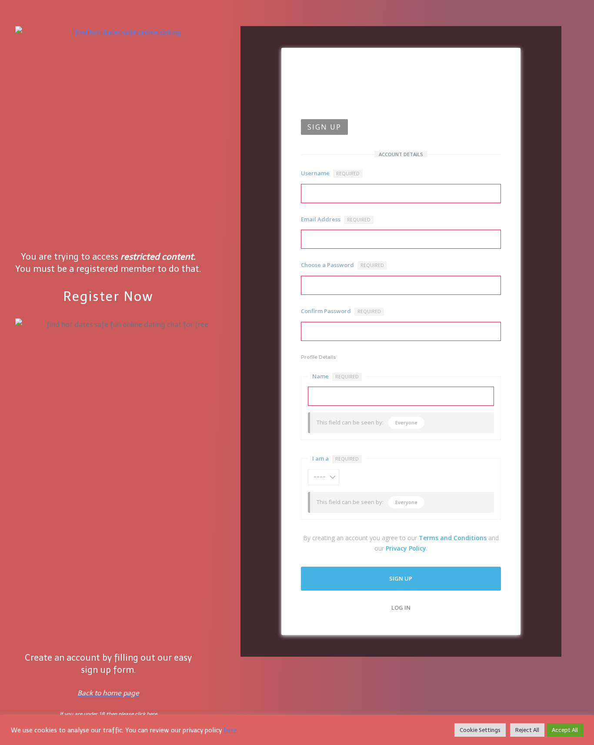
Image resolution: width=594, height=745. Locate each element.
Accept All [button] (565, 730)
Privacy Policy (406, 548)
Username (330, 173)
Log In (400, 607)
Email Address (335, 219)
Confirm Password (341, 311)
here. (231, 730)
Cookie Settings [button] (480, 730)
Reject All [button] (527, 730)
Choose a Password (342, 265)
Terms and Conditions (453, 538)
